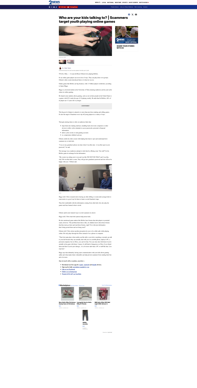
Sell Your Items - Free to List (77, 285)
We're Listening (138, 7)
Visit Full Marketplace (107, 285)
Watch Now (143, 2)
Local (104, 2)
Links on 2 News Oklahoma (126, 7)
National (110, 2)
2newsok (52, 7)
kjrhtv (50, 7)
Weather (118, 2)
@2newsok (57, 7)
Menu (97, 2)
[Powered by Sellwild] (110, 332)
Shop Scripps (133, 2)
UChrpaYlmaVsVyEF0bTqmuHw (54, 7)
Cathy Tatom (67, 68)
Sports (125, 2)
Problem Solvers (115, 7)
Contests (145, 7)
